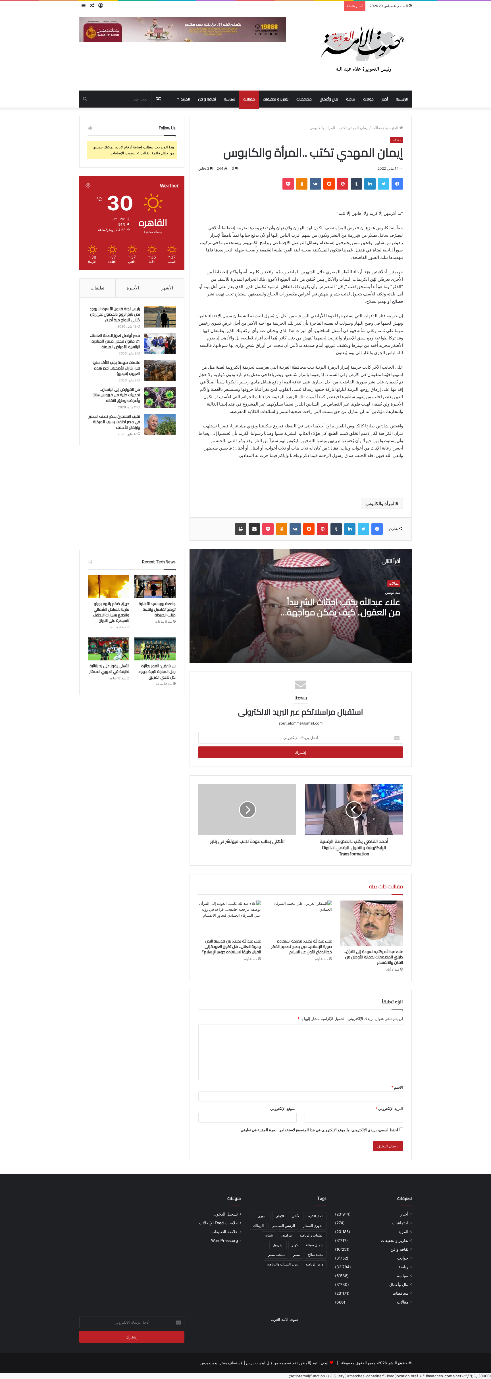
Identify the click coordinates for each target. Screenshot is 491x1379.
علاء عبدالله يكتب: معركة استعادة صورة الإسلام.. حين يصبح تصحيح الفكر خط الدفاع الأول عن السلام (301, 946)
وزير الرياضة (314, 1264)
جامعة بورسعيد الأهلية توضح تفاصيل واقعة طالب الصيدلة (157, 609)
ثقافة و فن (207, 99)
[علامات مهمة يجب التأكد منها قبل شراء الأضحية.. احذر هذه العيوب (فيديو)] (160, 370)
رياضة (350, 99)
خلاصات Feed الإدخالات (218, 1223)
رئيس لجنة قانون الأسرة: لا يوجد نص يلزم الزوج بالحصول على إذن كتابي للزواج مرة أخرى (115, 314)
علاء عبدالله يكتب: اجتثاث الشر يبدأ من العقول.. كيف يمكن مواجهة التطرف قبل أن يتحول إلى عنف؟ (343, 612)
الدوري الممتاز (313, 1225)
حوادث (368, 99)
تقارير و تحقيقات (275, 99)
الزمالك (258, 1225)
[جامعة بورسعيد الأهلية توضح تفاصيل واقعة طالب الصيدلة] (155, 587)
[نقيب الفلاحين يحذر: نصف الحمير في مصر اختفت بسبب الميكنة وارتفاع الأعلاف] (160, 424)
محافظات (304, 99)
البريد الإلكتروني (389, 1108)
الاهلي (279, 1216)
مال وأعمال (329, 99)
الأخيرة (133, 288)
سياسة (229, 99)
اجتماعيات (400, 1223)
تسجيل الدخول (226, 1214)
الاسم (397, 1087)
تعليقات (97, 288)
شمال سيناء (314, 1245)
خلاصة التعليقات (224, 1231)
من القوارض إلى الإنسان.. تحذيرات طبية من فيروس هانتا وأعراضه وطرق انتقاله (116, 395)
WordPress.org (224, 1240)
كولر (295, 1245)
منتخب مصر (276, 1254)
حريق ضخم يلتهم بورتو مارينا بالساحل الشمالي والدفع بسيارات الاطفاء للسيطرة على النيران (111, 612)
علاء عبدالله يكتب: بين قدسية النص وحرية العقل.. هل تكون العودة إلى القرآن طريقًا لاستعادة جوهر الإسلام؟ (231, 946)
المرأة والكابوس (380, 503)
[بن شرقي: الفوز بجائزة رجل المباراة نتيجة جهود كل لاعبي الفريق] (155, 649)
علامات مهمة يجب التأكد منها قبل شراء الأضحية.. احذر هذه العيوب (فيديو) (116, 368)
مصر (296, 1254)
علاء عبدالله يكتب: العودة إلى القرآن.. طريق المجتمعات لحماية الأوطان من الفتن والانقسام (373, 957)
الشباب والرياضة (311, 1235)
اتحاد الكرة (315, 1216)
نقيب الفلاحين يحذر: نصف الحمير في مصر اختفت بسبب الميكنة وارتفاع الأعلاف (114, 422)
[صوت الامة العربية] (362, 50)
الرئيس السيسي (283, 1225)
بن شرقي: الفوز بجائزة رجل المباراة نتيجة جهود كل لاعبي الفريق (157, 671)
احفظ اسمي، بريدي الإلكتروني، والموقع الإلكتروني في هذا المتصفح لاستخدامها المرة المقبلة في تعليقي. (319, 1130)
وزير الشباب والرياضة (282, 1264)
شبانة (269, 1235)
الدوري (262, 1216)
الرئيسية (402, 99)
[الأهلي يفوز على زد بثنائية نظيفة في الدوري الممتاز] (108, 649)
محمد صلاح (315, 1254)
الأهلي (296, 1216)
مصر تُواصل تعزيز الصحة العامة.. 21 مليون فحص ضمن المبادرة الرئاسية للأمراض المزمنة (115, 341)
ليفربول (278, 1245)
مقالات (249, 99)
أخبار (385, 99)
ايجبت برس (209, 1363)
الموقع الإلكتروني (283, 1108)
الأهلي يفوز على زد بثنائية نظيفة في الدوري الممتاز (109, 668)
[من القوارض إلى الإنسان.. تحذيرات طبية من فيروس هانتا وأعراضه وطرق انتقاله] (160, 397)
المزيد (185, 99)
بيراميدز (286, 1235)
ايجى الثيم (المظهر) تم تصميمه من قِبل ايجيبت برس (287, 1363)
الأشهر (167, 288)
